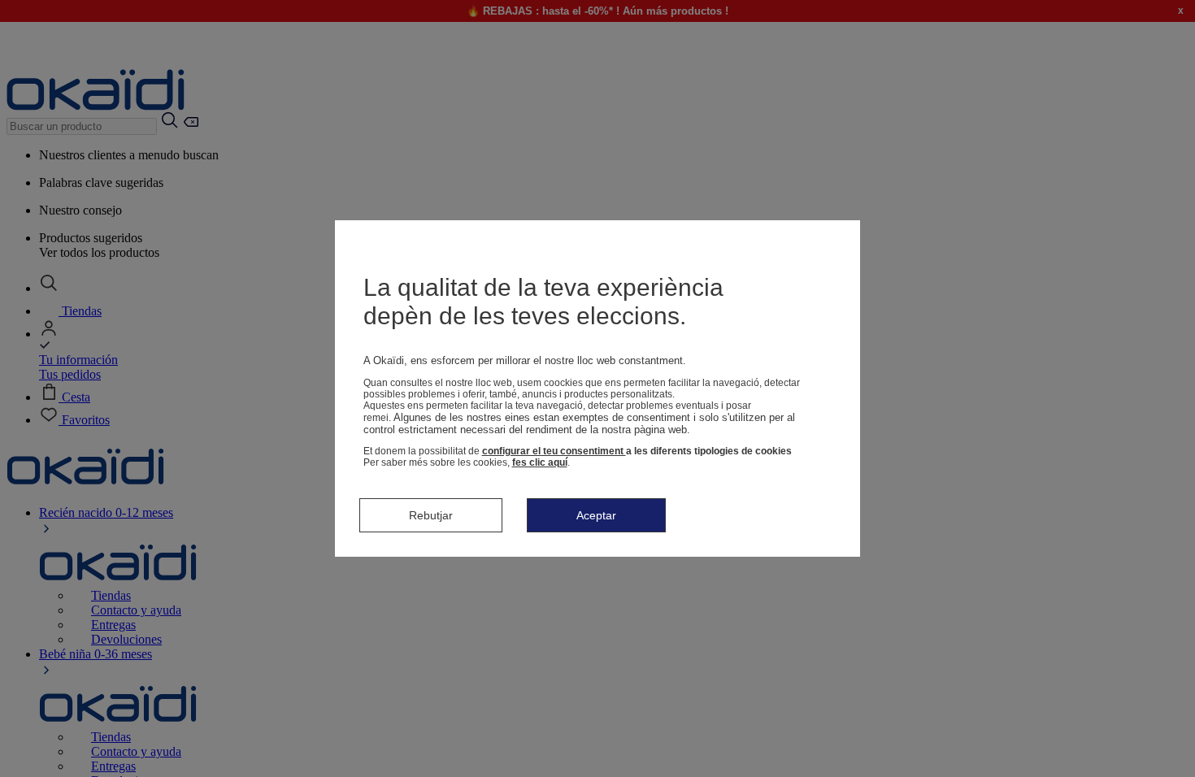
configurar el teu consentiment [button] (554, 451)
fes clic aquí (539, 462)
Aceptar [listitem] (596, 515)
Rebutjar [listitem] (431, 515)
